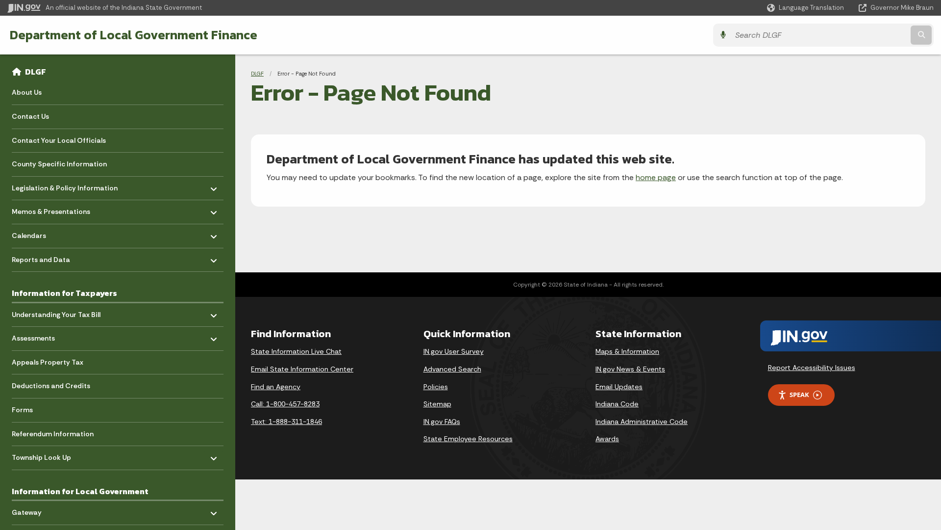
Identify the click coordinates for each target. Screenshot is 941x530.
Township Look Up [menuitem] (41, 455)
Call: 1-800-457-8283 (285, 403)
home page (656, 177)
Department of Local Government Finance (133, 35)
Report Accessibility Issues (811, 367)
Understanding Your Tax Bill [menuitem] (56, 311)
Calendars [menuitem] (40, 233)
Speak (799, 394)
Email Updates (619, 386)
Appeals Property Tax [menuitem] (47, 362)
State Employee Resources (468, 438)
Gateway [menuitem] (40, 510)
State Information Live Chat (296, 351)
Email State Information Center (302, 369)
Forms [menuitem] (22, 409)
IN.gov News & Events (630, 369)
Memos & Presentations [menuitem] (51, 209)
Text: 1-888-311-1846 (286, 421)
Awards (607, 438)
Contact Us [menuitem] (30, 116)
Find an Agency (275, 386)
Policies (435, 386)
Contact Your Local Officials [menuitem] (59, 140)
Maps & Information (627, 351)
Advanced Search (452, 369)
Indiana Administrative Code (641, 421)
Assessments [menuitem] (40, 336)
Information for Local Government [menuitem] (80, 491)
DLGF (35, 71)
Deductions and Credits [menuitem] (51, 385)
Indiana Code (617, 403)
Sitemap (437, 403)
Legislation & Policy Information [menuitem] (65, 185)
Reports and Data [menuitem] (41, 257)
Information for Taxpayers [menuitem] (64, 293)
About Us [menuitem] (27, 92)
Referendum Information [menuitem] (53, 433)
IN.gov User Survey (453, 351)
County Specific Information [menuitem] (59, 163)
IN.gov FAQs (441, 421)
